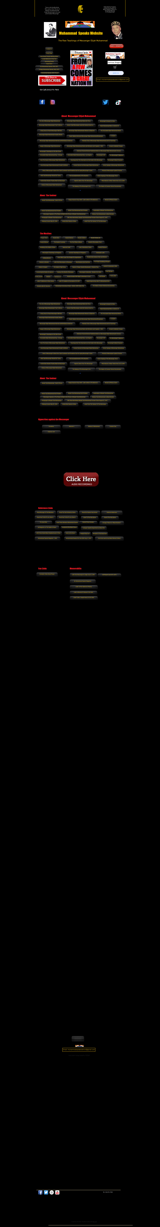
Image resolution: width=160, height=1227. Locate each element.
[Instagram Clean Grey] (52, 1192)
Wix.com (94, 1221)
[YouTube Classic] (57, 1192)
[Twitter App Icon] (46, 1192)
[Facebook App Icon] (40, 1192)
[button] (109, 271)
